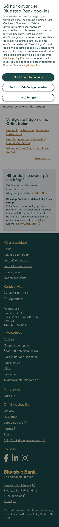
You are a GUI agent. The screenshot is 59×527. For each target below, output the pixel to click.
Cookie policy (11, 58)
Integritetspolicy (31, 65)
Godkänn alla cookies (28, 77)
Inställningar (28, 97)
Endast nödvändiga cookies (28, 87)
